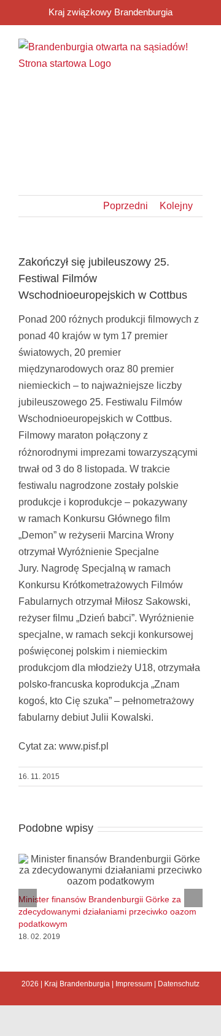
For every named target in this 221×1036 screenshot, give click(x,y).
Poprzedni (125, 206)
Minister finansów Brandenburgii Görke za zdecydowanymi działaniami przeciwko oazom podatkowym (107, 911)
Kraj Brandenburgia (77, 984)
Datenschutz (179, 984)
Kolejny (176, 206)
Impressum (133, 984)
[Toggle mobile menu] (198, 97)
